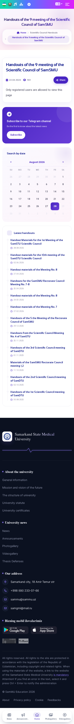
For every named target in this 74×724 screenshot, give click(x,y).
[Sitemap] (22, 4)
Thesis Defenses (13, 561)
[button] (58, 3)
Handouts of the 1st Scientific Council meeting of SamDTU (37, 394)
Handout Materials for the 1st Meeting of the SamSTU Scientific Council (36, 242)
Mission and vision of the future (22, 487)
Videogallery (10, 553)
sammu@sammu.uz (23, 599)
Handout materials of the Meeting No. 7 (33, 306)
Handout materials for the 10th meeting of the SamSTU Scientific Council (37, 257)
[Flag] (4, 4)
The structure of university (19, 495)
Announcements (12, 538)
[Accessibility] (29, 4)
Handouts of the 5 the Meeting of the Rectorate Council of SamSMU (38, 320)
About (5, 699)
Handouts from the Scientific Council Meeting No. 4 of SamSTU (37, 335)
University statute (13, 503)
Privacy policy (22, 699)
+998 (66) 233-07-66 (25, 590)
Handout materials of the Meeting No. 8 (33, 269)
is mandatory (61, 674)
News (6, 531)
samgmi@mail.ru (21, 608)
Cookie (39, 699)
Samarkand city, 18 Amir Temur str (32, 582)
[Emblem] (10, 4)
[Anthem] (16, 4)
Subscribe (16, 134)
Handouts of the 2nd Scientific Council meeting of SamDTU (38, 379)
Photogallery (10, 546)
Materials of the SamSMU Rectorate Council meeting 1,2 (36, 364)
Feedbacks (54, 699)
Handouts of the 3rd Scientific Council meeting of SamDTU (37, 349)
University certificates (16, 510)
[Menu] (68, 4)
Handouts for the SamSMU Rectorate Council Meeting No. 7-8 (37, 282)
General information (14, 480)
